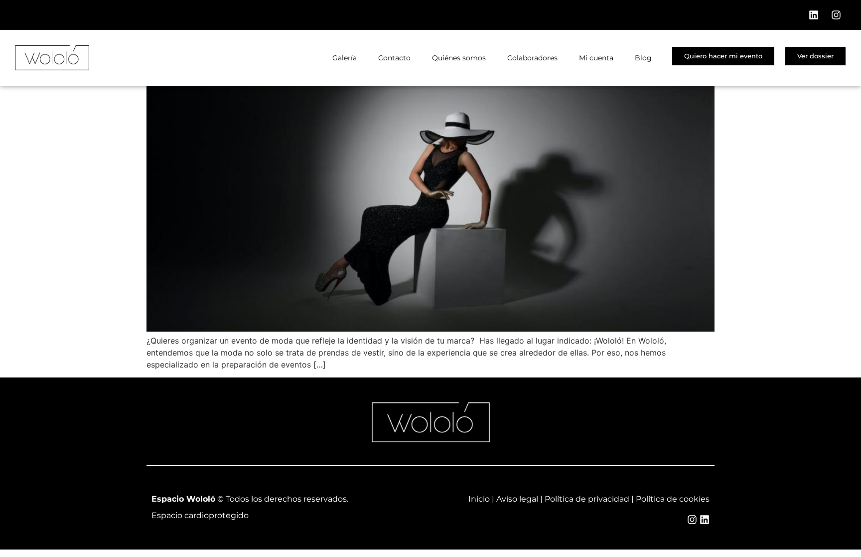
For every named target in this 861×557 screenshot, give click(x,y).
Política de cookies (673, 499)
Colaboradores (532, 57)
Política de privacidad (587, 499)
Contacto (394, 57)
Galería (344, 57)
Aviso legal (517, 499)
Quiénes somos (459, 57)
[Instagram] (836, 15)
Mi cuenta (596, 57)
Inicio (479, 499)
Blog (643, 57)
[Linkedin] (814, 15)
